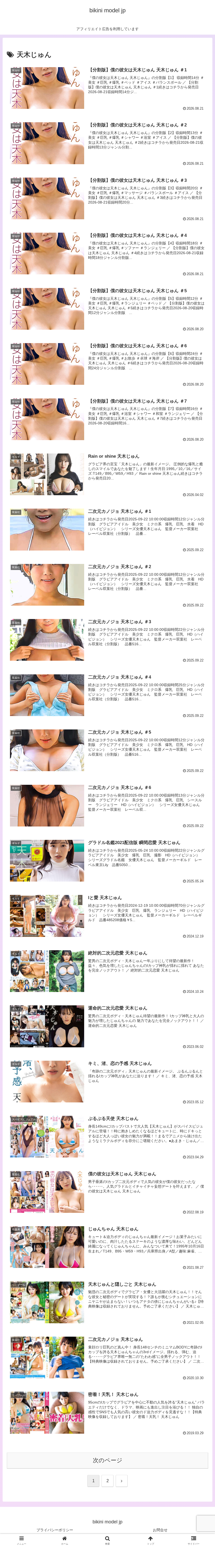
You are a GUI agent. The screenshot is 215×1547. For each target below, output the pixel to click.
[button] (198, 1007)
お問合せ (160, 1530)
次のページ (107, 1460)
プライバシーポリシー (54, 1530)
